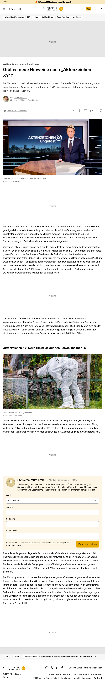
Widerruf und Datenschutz (15, 545)
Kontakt (76, 678)
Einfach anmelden (87, 544)
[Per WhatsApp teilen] (91, 110)
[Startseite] (7, 657)
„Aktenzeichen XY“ (42, 568)
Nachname (10, 519)
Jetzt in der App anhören (17, 111)
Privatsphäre (55, 674)
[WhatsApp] (52, 668)
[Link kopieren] (73, 110)
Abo (88, 9)
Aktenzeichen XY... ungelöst (14, 17)
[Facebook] (62, 668)
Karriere (66, 674)
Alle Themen (77, 17)
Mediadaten (96, 674)
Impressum (87, 678)
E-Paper (12, 9)
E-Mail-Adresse (12, 531)
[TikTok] (57, 668)
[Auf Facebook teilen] (79, 110)
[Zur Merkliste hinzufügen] (100, 110)
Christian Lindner (48, 17)
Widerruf (98, 678)
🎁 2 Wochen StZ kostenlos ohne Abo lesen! (53, 2)
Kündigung (66, 678)
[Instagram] (47, 668)
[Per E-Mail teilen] (85, 110)
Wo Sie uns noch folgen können (87, 668)
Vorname (9, 507)
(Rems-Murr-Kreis (48, 250)
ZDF (28, 17)
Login (99, 9)
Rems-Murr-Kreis (63, 17)
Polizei (36, 17)
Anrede (9, 495)
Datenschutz (83, 674)
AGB (74, 674)
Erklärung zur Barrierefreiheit (46, 678)
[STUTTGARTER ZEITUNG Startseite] (52, 9)
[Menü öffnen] (4, 9)
